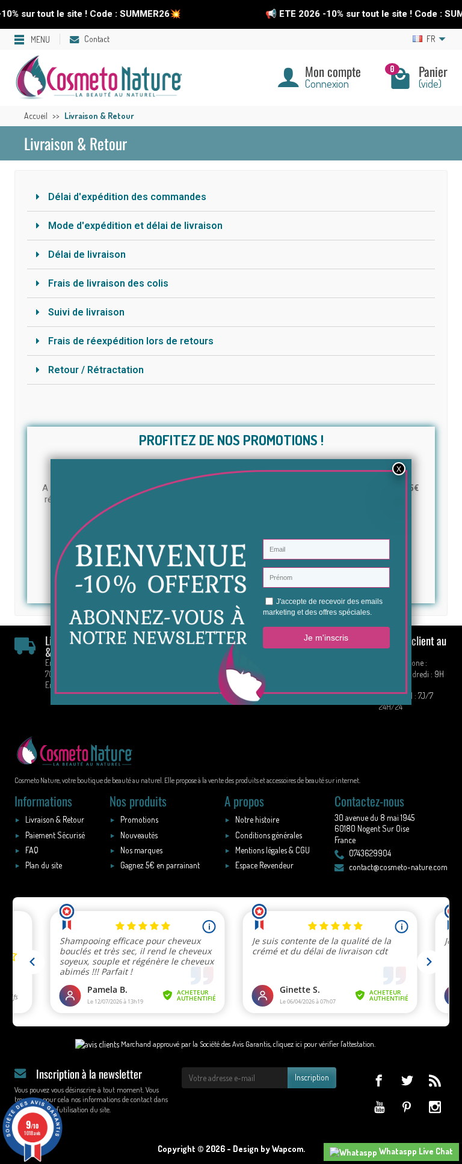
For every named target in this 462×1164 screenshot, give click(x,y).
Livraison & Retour (54, 819)
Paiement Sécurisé (55, 835)
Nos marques (141, 850)
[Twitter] (406, 1080)
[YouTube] (378, 1106)
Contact (96, 39)
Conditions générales (268, 835)
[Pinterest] (406, 1106)
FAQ (31, 850)
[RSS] (434, 1080)
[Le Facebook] (378, 1080)
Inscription (312, 1077)
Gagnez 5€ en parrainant (160, 865)
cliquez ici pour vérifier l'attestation (323, 1044)
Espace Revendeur (264, 865)
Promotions (139, 819)
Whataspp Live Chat (415, 1151)
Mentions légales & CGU (272, 850)
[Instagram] (434, 1106)
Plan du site (43, 865)
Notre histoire (257, 819)
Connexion (327, 83)
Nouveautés (139, 835)
